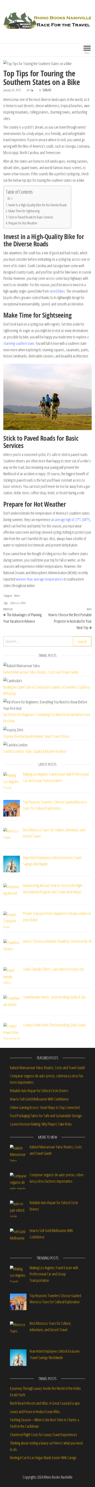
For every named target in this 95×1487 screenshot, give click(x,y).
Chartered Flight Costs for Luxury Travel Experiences (43, 1434)
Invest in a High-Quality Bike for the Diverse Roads (37, 205)
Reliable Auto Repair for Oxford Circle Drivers (39, 1090)
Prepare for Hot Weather (22, 223)
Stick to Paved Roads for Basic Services (30, 217)
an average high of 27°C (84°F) (70, 519)
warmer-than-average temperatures (39, 579)
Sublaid (46, 90)
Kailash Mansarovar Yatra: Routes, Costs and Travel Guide (40, 672)
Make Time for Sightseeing (24, 211)
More (16, 595)
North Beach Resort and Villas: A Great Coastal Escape (45, 1403)
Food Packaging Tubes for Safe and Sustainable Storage (46, 1115)
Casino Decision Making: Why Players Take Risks (41, 1124)
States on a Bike (17, 603)
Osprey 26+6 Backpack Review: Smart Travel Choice (36, 736)
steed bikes (57, 291)
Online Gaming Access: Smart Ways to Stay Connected (45, 1107)
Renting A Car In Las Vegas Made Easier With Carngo (43, 1457)
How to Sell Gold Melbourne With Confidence (39, 1099)
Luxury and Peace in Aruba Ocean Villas (35, 1411)
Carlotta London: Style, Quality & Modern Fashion (34, 751)
